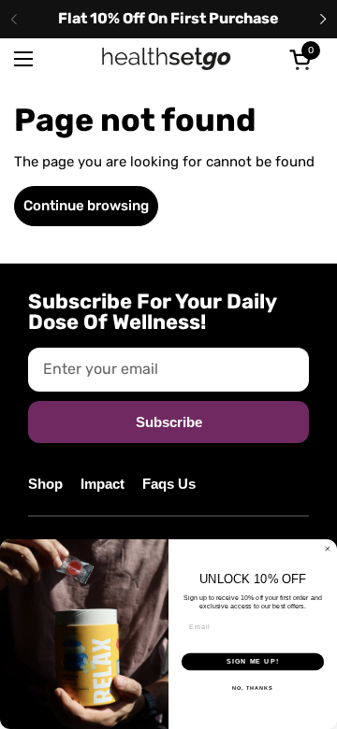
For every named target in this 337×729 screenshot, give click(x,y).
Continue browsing (86, 205)
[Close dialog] (327, 549)
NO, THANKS (252, 688)
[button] (303, 59)
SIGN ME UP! (253, 661)
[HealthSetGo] (166, 59)
